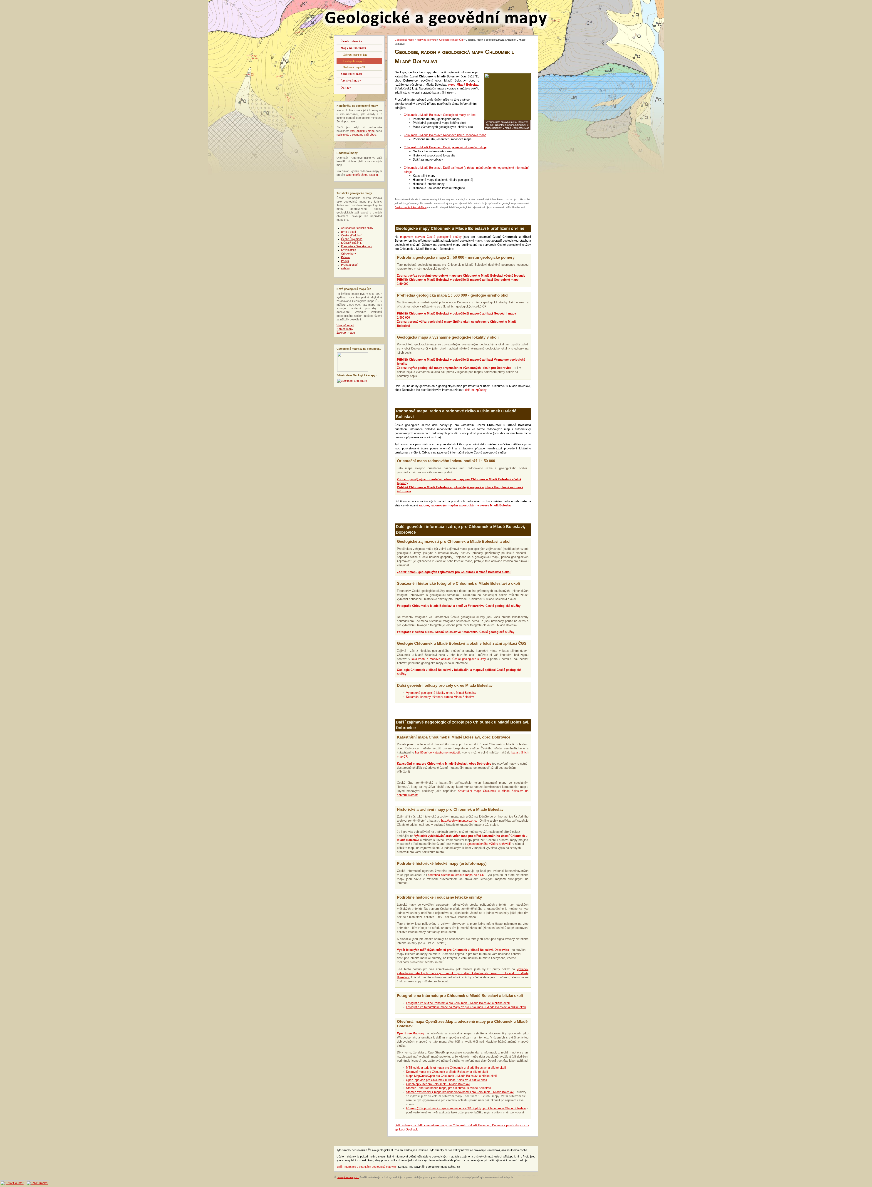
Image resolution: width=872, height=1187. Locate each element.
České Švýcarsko (351, 239)
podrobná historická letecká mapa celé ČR (456, 875)
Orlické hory (348, 253)
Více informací (345, 325)
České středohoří (351, 235)
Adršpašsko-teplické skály (357, 228)
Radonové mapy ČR (354, 67)
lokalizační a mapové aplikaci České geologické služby (448, 659)
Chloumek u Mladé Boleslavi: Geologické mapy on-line (440, 114)
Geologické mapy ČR (451, 39)
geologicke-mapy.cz (348, 1177)
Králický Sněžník (351, 242)
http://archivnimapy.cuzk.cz (459, 820)
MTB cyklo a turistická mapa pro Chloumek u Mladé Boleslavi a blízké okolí (456, 1067)
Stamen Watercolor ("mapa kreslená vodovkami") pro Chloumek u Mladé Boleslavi (460, 1092)
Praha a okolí (349, 264)
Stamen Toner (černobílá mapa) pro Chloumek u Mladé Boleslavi (448, 1088)
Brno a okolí (348, 231)
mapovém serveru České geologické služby (430, 236)
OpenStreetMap (520, 127)
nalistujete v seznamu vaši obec (356, 134)
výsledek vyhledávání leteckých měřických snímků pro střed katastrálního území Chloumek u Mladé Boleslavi (462, 973)
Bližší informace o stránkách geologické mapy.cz (366, 1166)
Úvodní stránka (351, 41)
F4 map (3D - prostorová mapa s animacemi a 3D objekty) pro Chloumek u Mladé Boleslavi (466, 1108)
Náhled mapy (345, 329)
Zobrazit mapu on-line (355, 54)
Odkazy (346, 87)
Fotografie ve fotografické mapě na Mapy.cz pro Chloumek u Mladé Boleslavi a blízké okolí (466, 1007)
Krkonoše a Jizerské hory (356, 246)
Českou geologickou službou (410, 207)
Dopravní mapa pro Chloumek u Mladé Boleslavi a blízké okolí (447, 1071)
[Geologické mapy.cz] (353, 370)
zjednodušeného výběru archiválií (489, 843)
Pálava (345, 257)
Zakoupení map (351, 73)
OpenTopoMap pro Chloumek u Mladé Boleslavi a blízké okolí (446, 1080)
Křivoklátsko (348, 250)
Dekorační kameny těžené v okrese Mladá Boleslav (440, 697)
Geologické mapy (404, 39)
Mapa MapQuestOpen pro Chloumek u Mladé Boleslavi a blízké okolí (451, 1076)
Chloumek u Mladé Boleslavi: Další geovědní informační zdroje (445, 147)
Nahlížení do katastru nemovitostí (437, 752)
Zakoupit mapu (346, 332)
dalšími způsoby (475, 390)
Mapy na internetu (426, 39)
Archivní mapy (351, 80)
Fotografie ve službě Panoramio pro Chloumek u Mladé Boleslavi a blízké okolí (458, 1003)
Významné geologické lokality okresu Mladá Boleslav (441, 692)
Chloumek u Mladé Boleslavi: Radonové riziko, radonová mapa (445, 135)
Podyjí (345, 261)
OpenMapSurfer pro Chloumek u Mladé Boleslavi (438, 1084)
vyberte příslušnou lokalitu (362, 174)
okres (463, 84)
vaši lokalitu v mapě (362, 131)
